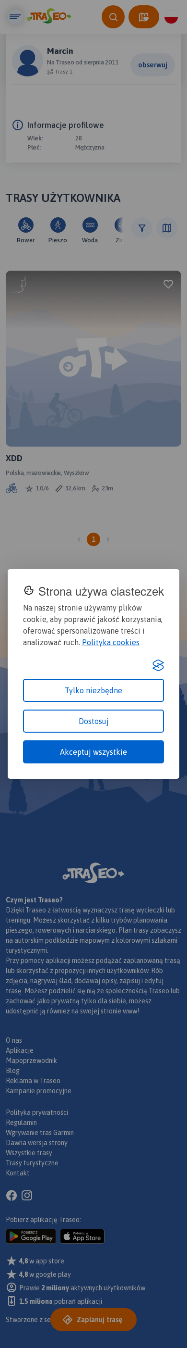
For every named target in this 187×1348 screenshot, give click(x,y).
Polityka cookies (111, 642)
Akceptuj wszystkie (93, 752)
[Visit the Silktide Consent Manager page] (158, 665)
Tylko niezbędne (93, 690)
